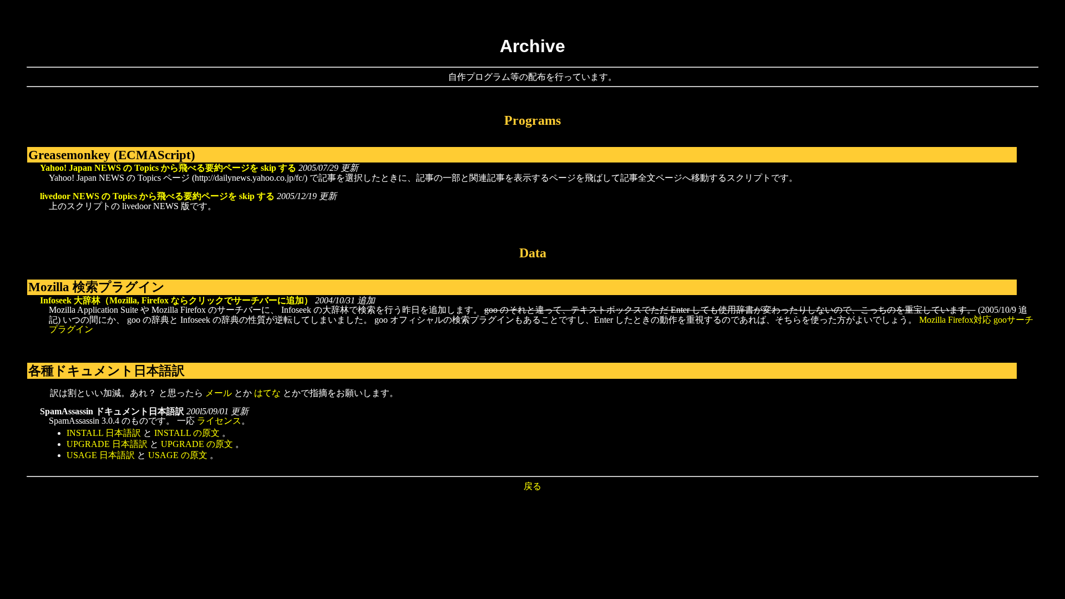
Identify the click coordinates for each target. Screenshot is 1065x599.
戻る (532, 486)
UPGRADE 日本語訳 (107, 444)
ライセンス (219, 420)
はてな (267, 393)
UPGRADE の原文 (197, 444)
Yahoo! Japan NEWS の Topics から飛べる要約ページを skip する (168, 167)
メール (218, 393)
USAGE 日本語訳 (101, 455)
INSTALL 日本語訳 (104, 433)
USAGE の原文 (177, 455)
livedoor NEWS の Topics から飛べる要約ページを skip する (157, 196)
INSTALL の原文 (187, 433)
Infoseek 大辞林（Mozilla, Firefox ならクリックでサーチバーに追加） (176, 300)
